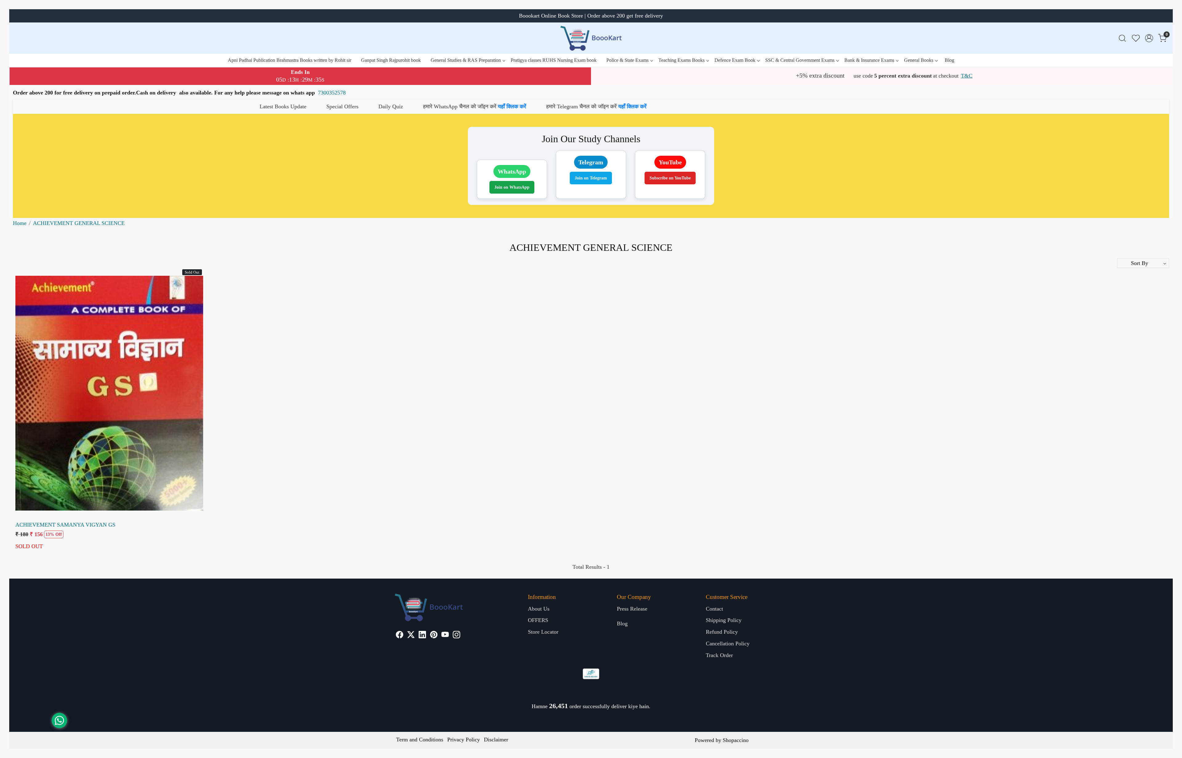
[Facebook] (399, 635)
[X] (411, 635)
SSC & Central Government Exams (799, 60)
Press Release (632, 609)
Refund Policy (722, 632)
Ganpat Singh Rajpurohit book (391, 60)
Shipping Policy (724, 620)
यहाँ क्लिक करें (339, 106)
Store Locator (543, 632)
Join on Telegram (591, 178)
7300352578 (332, 93)
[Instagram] (456, 635)
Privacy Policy (463, 739)
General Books (918, 60)
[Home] (591, 38)
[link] (1122, 38)
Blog (949, 60)
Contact (714, 609)
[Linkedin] (422, 635)
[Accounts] (1149, 38)
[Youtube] (445, 635)
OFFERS (538, 620)
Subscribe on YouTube (670, 178)
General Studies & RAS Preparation (466, 60)
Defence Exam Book (734, 60)
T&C (966, 76)
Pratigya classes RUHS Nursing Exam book (554, 60)
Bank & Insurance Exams (869, 60)
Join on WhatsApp (511, 187)
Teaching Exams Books (681, 60)
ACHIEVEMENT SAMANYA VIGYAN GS (65, 525)
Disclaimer (496, 739)
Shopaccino (736, 740)
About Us (538, 609)
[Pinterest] (434, 635)
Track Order (719, 655)
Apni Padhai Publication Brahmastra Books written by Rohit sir (289, 60)
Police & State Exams (627, 60)
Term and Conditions (419, 739)
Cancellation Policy (728, 643)
